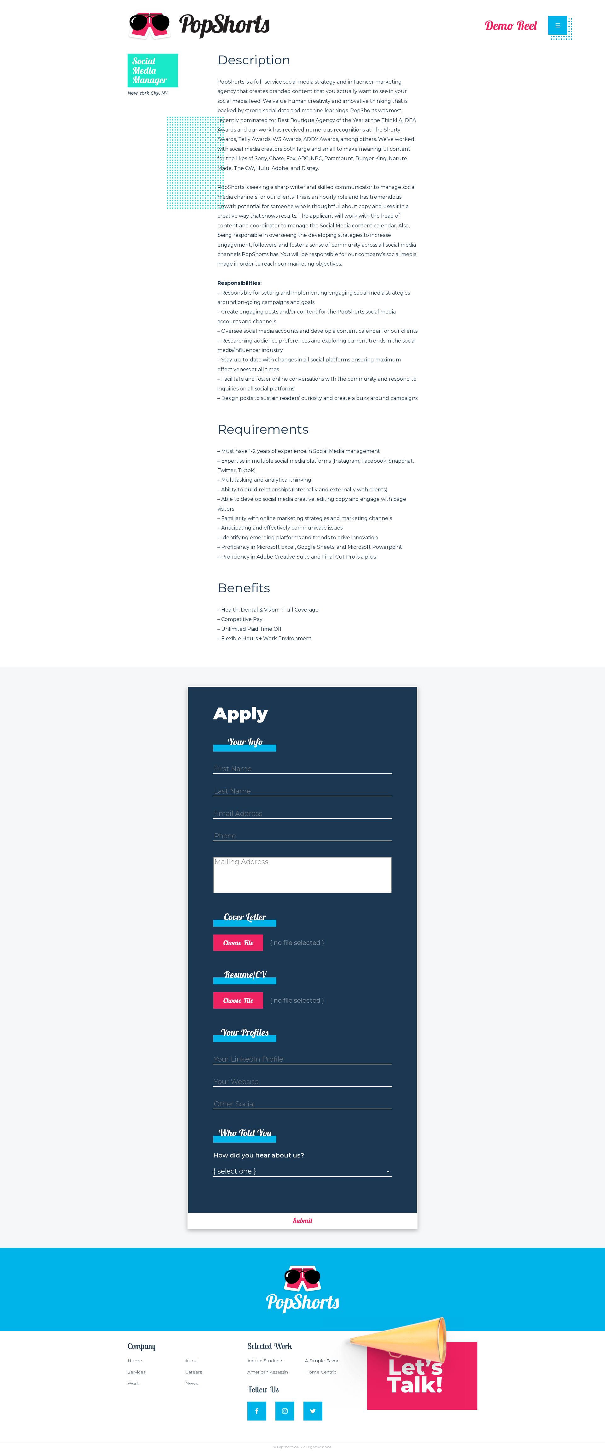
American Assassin (267, 1372)
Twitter (312, 1404)
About (192, 1360)
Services (137, 1372)
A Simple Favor (321, 1360)
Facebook (256, 1404)
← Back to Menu (27, 14)
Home (135, 1360)
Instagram (284, 1404)
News (191, 1383)
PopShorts (141, 12)
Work (133, 1383)
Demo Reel (510, 25)
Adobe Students (265, 1360)
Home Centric (320, 1372)
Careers (193, 1372)
